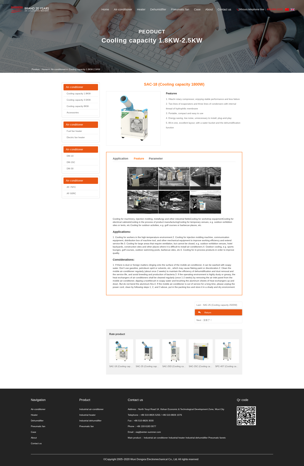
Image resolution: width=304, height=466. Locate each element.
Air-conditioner (123, 9)
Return (207, 312)
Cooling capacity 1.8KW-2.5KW (84, 69)
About (209, 9)
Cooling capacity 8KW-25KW (78, 107)
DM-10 (70, 156)
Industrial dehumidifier (90, 420)
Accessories (73, 112)
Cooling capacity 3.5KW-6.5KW (79, 101)
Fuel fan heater (74, 131)
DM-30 (70, 168)
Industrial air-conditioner (91, 409)
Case (197, 9)
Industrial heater (87, 415)
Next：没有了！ (204, 320)
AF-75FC (71, 187)
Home (105, 9)
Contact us (224, 9)
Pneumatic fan (180, 9)
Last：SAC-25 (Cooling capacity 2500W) (216, 305)
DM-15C (71, 162)
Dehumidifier (158, 9)
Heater (141, 9)
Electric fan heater (76, 137)
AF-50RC (71, 193)
